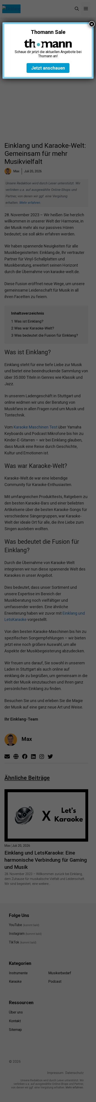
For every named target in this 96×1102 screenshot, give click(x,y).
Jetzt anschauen (48, 68)
